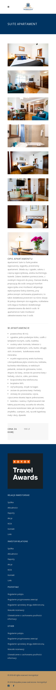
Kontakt (11, 529)
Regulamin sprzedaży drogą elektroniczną (26, 604)
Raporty (11, 513)
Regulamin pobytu (16, 594)
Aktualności (13, 507)
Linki (10, 534)
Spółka (11, 502)
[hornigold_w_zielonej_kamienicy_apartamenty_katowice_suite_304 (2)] (28, 81)
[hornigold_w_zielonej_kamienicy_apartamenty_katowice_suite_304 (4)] (28, 135)
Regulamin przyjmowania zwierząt (23, 599)
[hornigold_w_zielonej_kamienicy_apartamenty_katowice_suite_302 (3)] (28, 162)
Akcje (10, 518)
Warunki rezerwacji (16, 610)
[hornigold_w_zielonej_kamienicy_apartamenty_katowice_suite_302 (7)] (28, 189)
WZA (10, 523)
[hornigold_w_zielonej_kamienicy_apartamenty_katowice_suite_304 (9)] (28, 243)
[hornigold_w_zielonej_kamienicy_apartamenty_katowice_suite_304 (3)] (28, 108)
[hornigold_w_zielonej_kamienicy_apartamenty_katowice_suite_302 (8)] (28, 216)
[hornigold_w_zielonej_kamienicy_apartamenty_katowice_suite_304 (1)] (28, 54)
